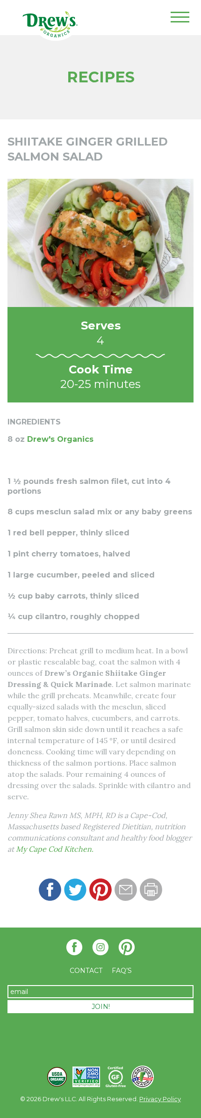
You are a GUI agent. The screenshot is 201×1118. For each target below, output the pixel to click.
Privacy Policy (160, 1099)
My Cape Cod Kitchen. (54, 849)
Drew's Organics (60, 439)
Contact (86, 970)
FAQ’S (122, 970)
